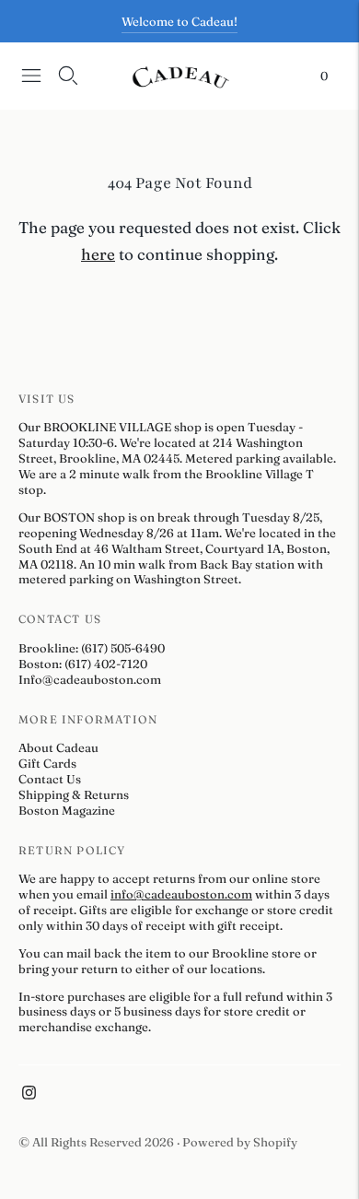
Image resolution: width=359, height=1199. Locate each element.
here (98, 254)
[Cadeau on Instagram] (29, 1094)
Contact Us (49, 778)
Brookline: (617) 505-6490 (91, 648)
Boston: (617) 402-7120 (82, 663)
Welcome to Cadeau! (179, 21)
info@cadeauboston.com (181, 894)
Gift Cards (47, 763)
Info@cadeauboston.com (89, 679)
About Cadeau (58, 747)
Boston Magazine (66, 810)
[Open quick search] (68, 75)
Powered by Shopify (239, 1141)
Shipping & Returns (73, 794)
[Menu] (31, 75)
